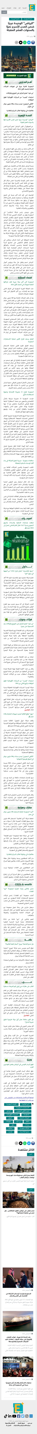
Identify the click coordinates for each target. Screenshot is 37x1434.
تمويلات (8, 1121)
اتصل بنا (8, 1425)
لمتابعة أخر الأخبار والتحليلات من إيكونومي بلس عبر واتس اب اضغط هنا (18, 1099)
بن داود (18, 1121)
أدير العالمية (25, 1104)
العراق (10, 1118)
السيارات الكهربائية (12, 1114)
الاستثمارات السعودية (22, 1108)
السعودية (26, 1114)
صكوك (10, 1128)
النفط (27, 1121)
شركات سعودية (24, 1128)
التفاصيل (27, 710)
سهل (12, 1125)
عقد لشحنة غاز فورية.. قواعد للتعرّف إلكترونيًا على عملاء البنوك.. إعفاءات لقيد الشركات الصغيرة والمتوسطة (18, 1339)
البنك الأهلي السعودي (22, 1111)
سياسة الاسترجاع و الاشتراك (22, 1425)
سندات (27, 1125)
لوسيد (10, 1132)
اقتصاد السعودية (11, 1104)
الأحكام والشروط (10, 1423)
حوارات (14, 8)
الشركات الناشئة (24, 1118)
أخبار (19, 8)
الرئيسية (24, 8)
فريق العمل (21, 1423)
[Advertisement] (18, 1263)
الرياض (8, 1111)
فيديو (3, 8)
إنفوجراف (9, 8)
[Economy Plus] (32, 7)
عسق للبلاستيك (24, 1132)
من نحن (30, 1423)
